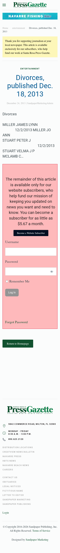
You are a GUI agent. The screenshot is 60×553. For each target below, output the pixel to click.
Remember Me (19, 281)
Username (12, 242)
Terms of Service (41, 530)
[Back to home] (30, 5)
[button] (4, 5)
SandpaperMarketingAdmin (40, 103)
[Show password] (51, 271)
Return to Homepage (18, 343)
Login (5, 512)
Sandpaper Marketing (37, 539)
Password (11, 261)
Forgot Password (16, 322)
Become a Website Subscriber (31, 233)
